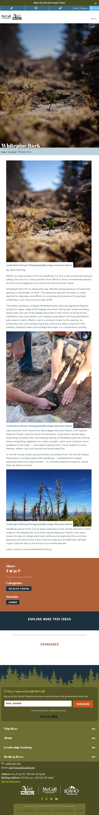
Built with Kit (48, 716)
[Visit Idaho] (71, 790)
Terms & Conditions (64, 810)
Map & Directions (10, 781)
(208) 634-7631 (13, 763)
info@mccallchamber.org (22, 767)
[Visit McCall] (27, 790)
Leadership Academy (18, 747)
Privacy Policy (45, 810)
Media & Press (13, 757)
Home (3, 151)
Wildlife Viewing (19, 588)
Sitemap (80, 810)
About (8, 738)
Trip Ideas (12, 151)
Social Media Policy (26, 810)
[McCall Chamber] (6, 16)
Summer (13, 602)
